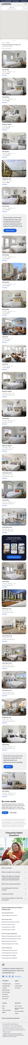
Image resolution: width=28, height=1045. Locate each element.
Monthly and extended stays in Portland (10, 922)
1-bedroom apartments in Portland (9, 915)
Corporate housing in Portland (8, 929)
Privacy (11, 1026)
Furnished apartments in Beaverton (9, 950)
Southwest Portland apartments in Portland (11, 938)
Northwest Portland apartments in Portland (11, 936)
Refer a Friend (5, 996)
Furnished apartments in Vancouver (9, 952)
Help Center (24, 1)
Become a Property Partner (19, 1009)
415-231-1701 (8, 1)
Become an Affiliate (19, 1011)
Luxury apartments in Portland (8, 927)
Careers (16, 1013)
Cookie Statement (6, 1028)
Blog (3, 1008)
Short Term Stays (6, 992)
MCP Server (22, 1029)
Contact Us (17, 983)
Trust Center (17, 987)
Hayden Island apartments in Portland (10, 943)
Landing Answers (18, 985)
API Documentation (6, 1031)
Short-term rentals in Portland (8, 924)
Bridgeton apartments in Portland (9, 941)
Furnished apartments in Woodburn (9, 958)
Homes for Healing (6, 1010)
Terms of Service (6, 1026)
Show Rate (4, 75)
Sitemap (4, 1029)
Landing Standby (6, 985)
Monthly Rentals (6, 990)
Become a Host (18, 1006)
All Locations (5, 994)
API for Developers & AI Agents (13, 1029)
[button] (12, 9)
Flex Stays (4, 987)
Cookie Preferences (17, 1026)
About (3, 1006)
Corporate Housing (6, 983)
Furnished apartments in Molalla (9, 955)
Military (4, 1012)
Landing (3, 42)
